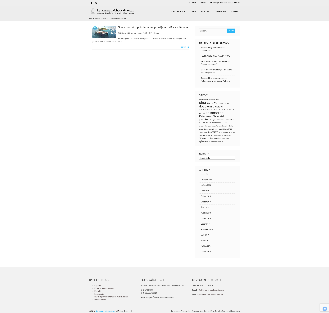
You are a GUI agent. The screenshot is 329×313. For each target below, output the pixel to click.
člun (221, 142)
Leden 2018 (206, 224)
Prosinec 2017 (207, 229)
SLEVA (224, 135)
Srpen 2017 (205, 240)
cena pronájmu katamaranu (207, 100)
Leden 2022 (206, 174)
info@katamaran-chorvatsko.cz (226, 3)
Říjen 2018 (205, 207)
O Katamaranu (100, 300)
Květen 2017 (206, 246)
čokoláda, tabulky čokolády (203, 311)
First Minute (155, 33)
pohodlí (206, 132)
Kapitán (205, 12)
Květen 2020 (206, 185)
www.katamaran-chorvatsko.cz (210, 295)
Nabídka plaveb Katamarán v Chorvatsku (111, 297)
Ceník (194, 12)
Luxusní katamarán (218, 126)
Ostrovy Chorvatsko (214, 129)
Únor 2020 (205, 191)
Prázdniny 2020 (223, 132)
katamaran (214, 113)
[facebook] (91, 3)
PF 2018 (230, 129)
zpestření (217, 142)
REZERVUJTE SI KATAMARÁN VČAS (215, 56)
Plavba (201, 132)
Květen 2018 (206, 213)
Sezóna (219, 135)
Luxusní (223, 123)
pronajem (213, 132)
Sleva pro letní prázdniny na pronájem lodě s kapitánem (153, 27)
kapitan (202, 113)
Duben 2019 (206, 196)
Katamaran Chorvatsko (180, 311)
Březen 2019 (206, 202)
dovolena (206, 106)
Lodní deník (220, 12)
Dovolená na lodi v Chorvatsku (227, 311)
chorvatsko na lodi (223, 103)
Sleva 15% (206, 138)
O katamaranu (178, 12)
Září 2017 (205, 235)
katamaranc (137, 33)
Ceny (217, 100)
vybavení (203, 141)
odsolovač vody (203, 129)
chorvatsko (208, 102)
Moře (225, 126)
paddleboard (224, 129)
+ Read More (184, 47)
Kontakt (235, 12)
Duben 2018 (206, 218)
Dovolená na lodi (216, 110)
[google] (96, 3)
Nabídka (230, 126)
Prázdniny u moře (211, 135)
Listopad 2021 (207, 180)
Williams (211, 142)
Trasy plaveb (225, 138)
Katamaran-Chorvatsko (104, 288)
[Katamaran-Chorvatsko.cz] (112, 16)
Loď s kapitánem (213, 123)
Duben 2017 (206, 252)
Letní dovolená (220, 120)
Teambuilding (215, 138)
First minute (228, 109)
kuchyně (212, 120)
